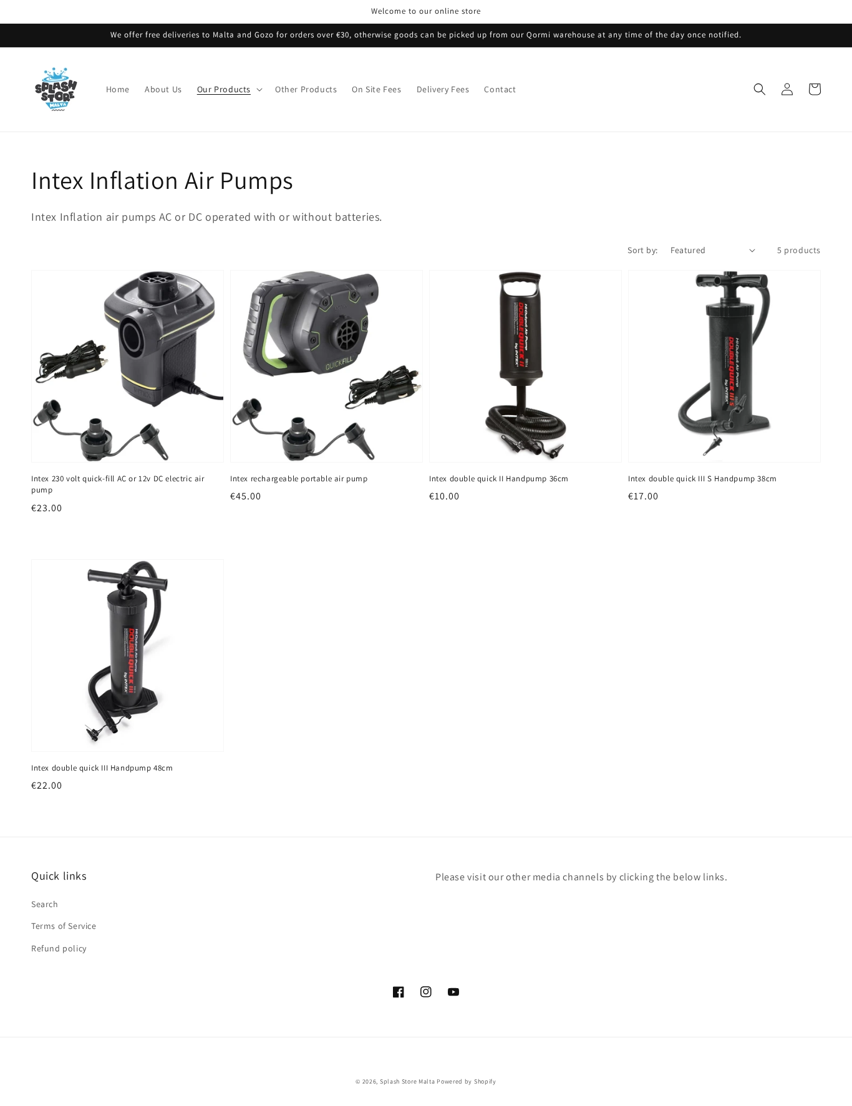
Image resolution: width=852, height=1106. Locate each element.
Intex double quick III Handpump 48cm (102, 767)
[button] (229, 89)
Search (45, 904)
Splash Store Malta (407, 1081)
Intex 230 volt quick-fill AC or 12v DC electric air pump (118, 484)
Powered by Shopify (466, 1081)
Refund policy (59, 948)
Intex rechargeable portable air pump (299, 478)
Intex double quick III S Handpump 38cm (702, 478)
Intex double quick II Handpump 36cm (499, 478)
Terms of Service (64, 925)
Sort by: (642, 250)
